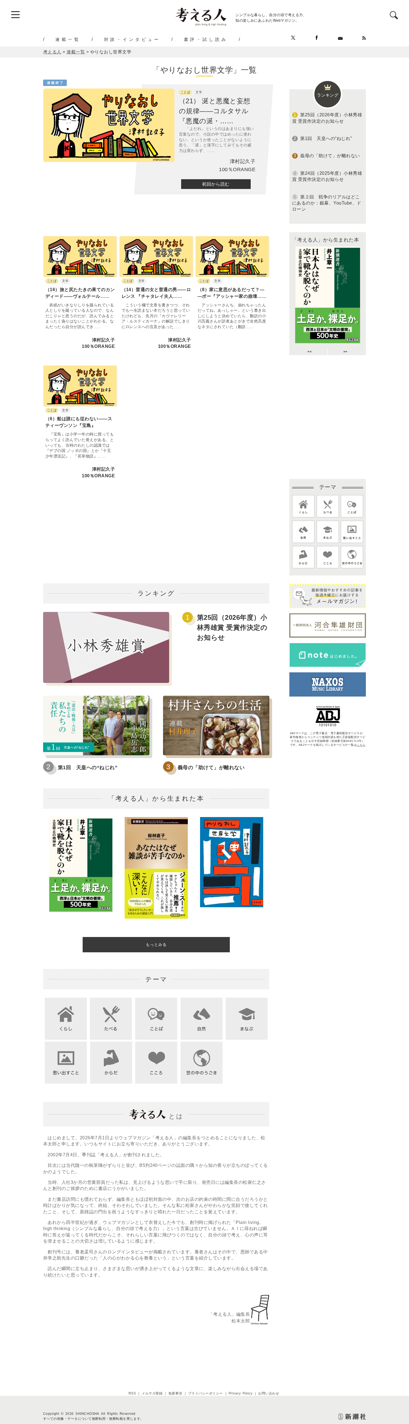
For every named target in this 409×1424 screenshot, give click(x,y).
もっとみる (156, 944)
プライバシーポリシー (205, 1393)
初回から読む (216, 184)
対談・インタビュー (132, 39)
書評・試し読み (206, 39)
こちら (361, 744)
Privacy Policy (241, 1393)
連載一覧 (67, 39)
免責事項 (175, 1393)
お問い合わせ (268, 1393)
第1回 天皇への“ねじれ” (87, 767)
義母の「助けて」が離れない (211, 767)
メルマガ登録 (152, 1393)
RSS (132, 1393)
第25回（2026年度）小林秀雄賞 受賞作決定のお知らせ (232, 627)
